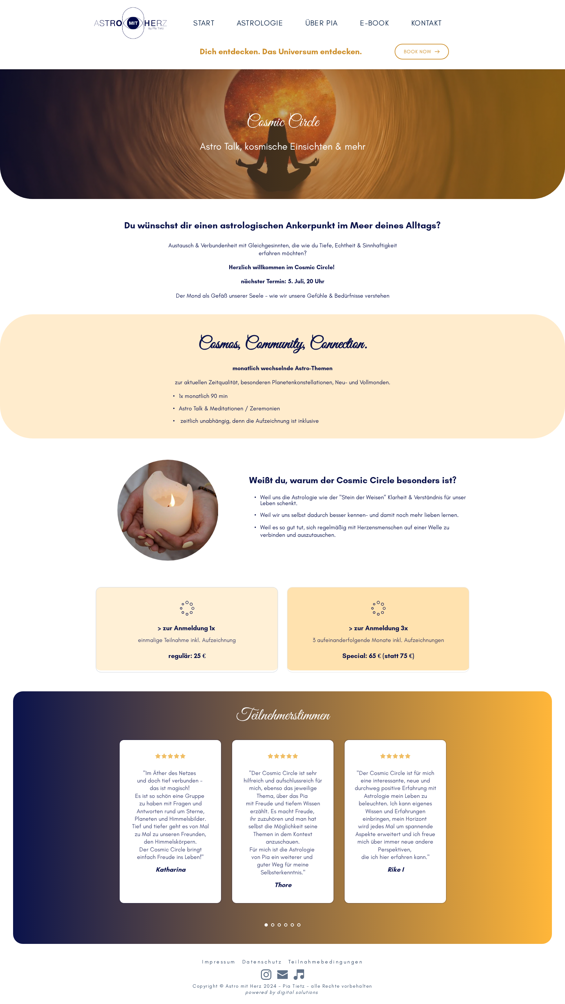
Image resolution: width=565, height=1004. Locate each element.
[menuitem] (207, 23)
